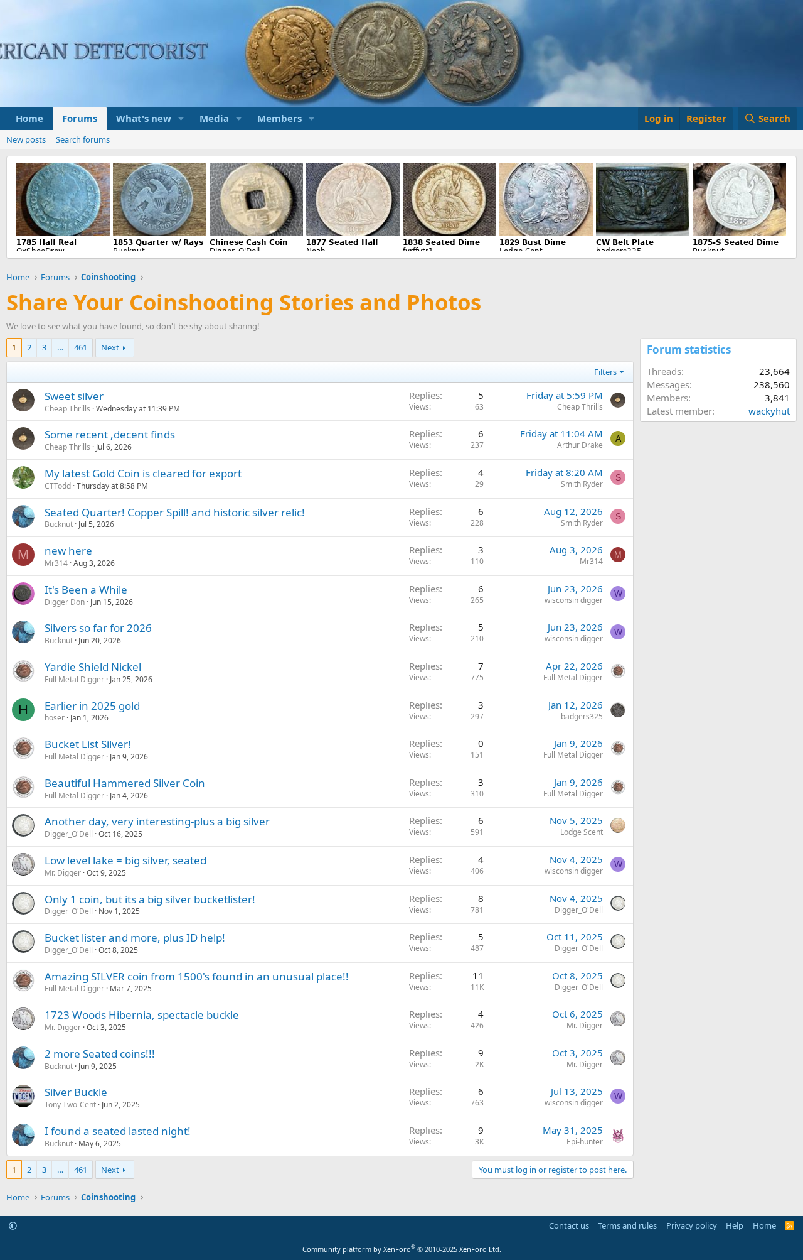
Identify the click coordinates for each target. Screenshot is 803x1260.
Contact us (569, 1225)
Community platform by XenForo (401, 1249)
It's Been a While (86, 589)
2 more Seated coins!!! (100, 1053)
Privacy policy (691, 1225)
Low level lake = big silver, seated (125, 860)
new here (68, 550)
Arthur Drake (580, 445)
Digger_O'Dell (69, 833)
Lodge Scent (581, 832)
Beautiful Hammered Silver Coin (125, 783)
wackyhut (769, 411)
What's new (143, 118)
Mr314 (56, 563)
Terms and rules (627, 1225)
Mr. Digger (63, 872)
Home (29, 118)
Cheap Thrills (67, 408)
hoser (55, 717)
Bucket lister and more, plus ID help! (135, 937)
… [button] (60, 347)
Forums (79, 118)
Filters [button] (605, 371)
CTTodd (58, 486)
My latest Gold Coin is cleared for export (143, 473)
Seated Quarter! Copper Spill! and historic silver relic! (175, 512)
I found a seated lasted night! (118, 1131)
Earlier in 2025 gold (92, 705)
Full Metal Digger (74, 679)
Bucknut (59, 524)
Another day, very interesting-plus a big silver (157, 821)
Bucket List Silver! (88, 744)
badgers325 (582, 716)
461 (80, 347)
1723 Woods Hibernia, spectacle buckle (142, 1014)
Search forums (83, 139)
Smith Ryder (582, 484)
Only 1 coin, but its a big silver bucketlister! (150, 899)
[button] (181, 118)
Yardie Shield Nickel (93, 667)
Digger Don (65, 602)
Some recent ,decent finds (110, 434)
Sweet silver (74, 396)
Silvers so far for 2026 (98, 628)
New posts (26, 139)
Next (110, 347)
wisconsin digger (574, 600)
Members (279, 118)
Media (214, 118)
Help (734, 1225)
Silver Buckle (76, 1092)
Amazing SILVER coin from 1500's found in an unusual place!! (197, 976)
